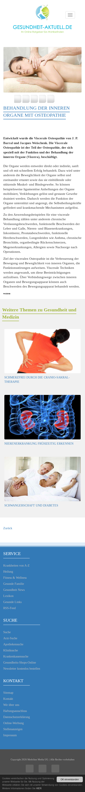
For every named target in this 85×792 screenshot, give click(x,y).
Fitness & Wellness (15, 577)
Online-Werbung (13, 723)
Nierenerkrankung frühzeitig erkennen (38, 443)
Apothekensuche (13, 644)
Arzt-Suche (10, 638)
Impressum (10, 735)
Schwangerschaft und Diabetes (31, 505)
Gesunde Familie (13, 583)
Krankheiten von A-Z (16, 565)
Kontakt (8, 698)
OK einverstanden (70, 779)
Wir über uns (11, 705)
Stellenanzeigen (12, 729)
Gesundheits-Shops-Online (19, 662)
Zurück (7, 528)
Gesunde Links (12, 602)
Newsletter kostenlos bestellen (21, 668)
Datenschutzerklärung (16, 717)
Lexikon (8, 596)
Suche (7, 632)
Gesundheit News (14, 590)
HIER (38, 788)
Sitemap (8, 692)
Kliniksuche (10, 650)
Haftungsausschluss (15, 711)
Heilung (8, 571)
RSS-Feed (9, 608)
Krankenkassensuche (15, 656)
